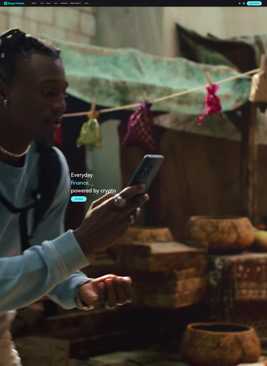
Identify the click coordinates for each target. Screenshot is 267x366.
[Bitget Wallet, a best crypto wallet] (16, 3)
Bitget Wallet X (75, 3)
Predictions (64, 3)
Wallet (34, 3)
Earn (56, 3)
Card (41, 3)
